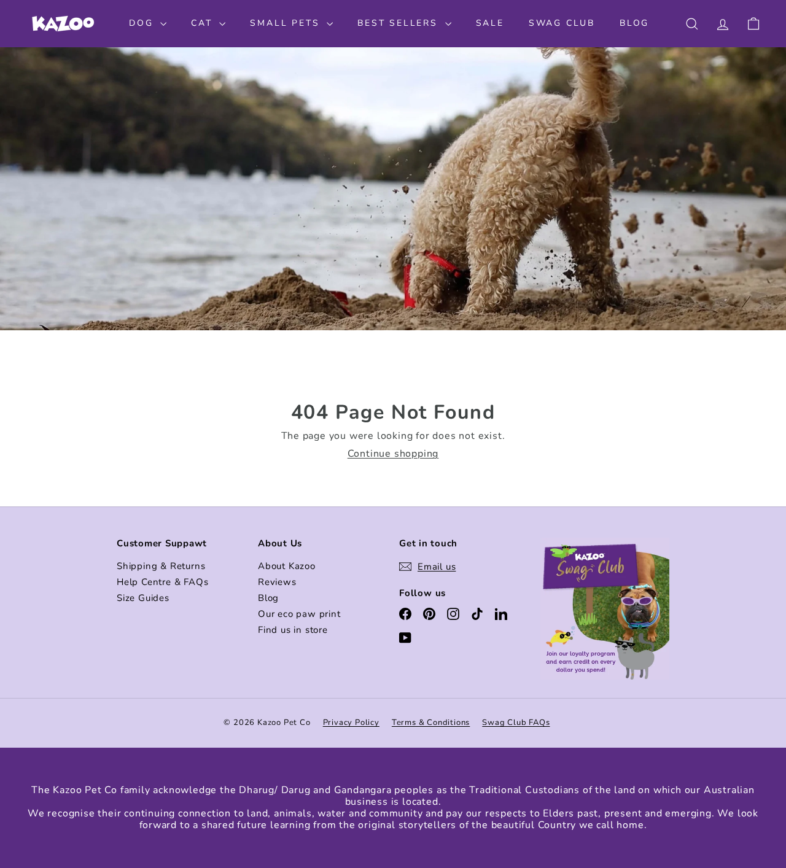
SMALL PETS (287, 23)
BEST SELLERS (399, 23)
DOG (143, 23)
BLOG (634, 23)
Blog (268, 598)
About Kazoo (287, 566)
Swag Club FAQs (516, 722)
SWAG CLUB (562, 23)
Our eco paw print (299, 614)
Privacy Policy (351, 722)
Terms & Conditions (431, 722)
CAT (203, 23)
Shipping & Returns (161, 566)
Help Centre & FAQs (162, 582)
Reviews (277, 582)
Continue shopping (393, 453)
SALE (490, 23)
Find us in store (293, 630)
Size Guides (143, 598)
